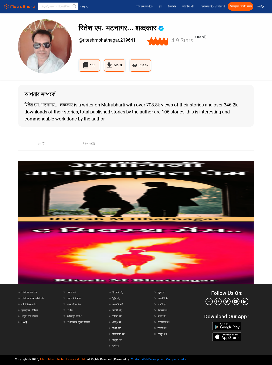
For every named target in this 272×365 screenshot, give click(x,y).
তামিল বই (117, 316)
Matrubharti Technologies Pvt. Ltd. (63, 359)
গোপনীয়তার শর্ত (29, 304)
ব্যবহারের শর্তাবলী (29, 310)
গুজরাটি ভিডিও (74, 304)
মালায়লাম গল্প (164, 322)
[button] (74, 6)
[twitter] (227, 301)
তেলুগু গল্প (162, 334)
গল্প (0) (41, 143)
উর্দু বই (115, 346)
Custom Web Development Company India (158, 359)
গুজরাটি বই (117, 304)
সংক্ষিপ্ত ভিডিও (74, 316)
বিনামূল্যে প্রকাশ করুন (241, 6)
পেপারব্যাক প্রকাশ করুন (78, 322)
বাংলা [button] (82, 7)
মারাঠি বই (117, 310)
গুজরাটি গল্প (163, 298)
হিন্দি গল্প (161, 292)
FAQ (24, 322)
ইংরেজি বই (117, 292)
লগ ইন (261, 6)
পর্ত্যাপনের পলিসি (29, 316)
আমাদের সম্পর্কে (144, 6)
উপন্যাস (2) (89, 143)
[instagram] (218, 301)
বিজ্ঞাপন (172, 6)
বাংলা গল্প (162, 316)
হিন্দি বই (116, 298)
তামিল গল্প (162, 328)
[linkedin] (244, 301)
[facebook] (209, 301)
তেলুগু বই (116, 322)
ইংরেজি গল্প (163, 310)
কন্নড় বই (117, 340)
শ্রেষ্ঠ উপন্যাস (74, 298)
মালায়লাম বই (118, 334)
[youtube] (235, 301)
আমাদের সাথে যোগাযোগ (213, 6)
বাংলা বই (116, 328)
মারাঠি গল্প (162, 304)
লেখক (69, 310)
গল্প (160, 6)
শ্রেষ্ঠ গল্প (71, 292)
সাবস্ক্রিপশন (188, 6)
